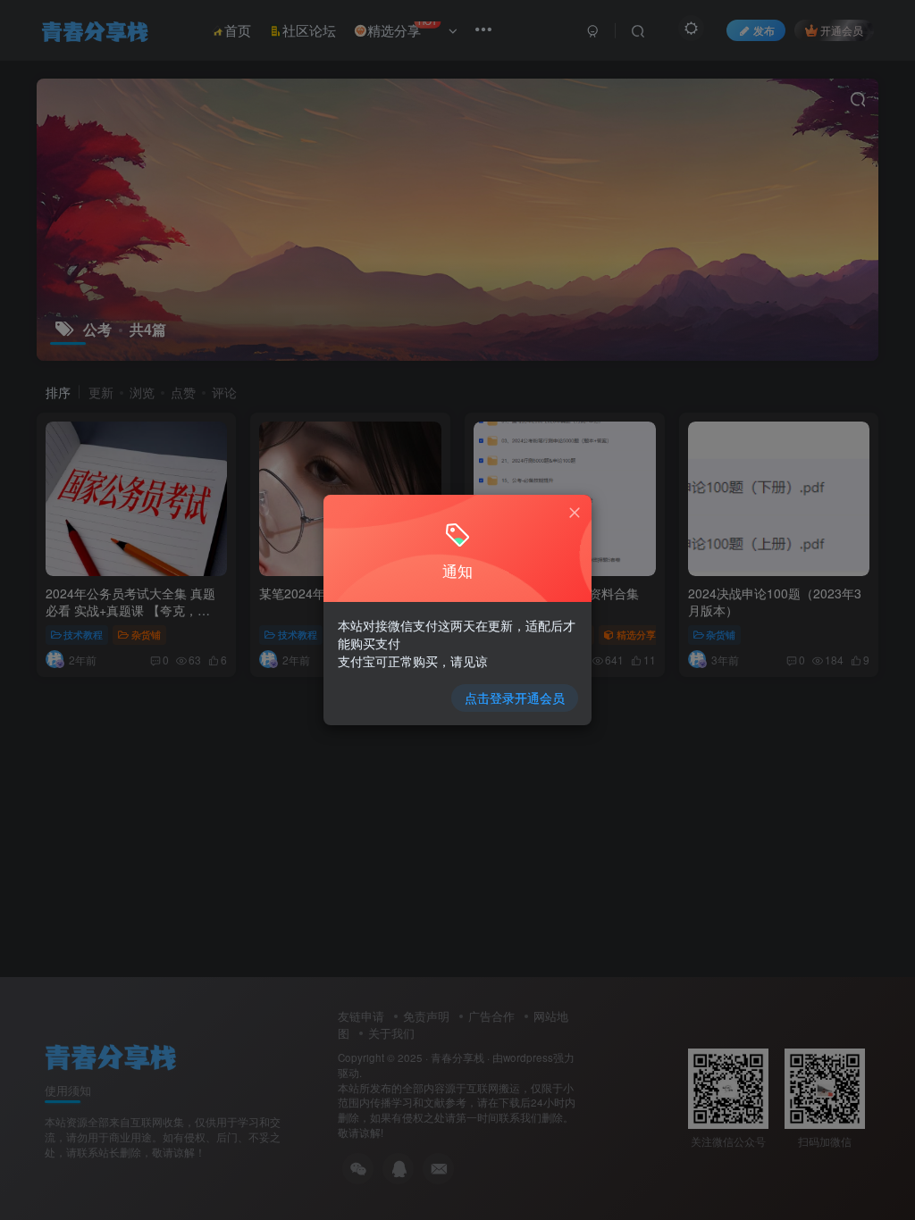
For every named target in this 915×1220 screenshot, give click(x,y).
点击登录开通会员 (515, 697)
